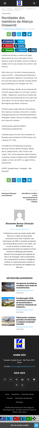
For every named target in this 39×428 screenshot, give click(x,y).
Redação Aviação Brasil (24, 290)
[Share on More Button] (35, 419)
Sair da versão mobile (19, 425)
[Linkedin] (24, 34)
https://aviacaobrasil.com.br (19, 229)
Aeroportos (15, 394)
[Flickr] (11, 380)
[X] (19, 34)
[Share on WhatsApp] (29, 419)
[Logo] (19, 348)
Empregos (19, 402)
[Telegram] (29, 34)
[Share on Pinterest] (16, 419)
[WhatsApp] (9, 34)
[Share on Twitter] (9, 419)
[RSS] (28, 380)
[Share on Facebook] (3, 419)
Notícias (9, 9)
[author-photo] (19, 220)
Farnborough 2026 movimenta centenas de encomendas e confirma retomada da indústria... (26, 302)
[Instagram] (16, 380)
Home (7, 394)
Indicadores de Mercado (23, 398)
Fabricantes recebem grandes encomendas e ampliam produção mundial (26, 320)
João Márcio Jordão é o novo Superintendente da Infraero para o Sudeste (29, 197)
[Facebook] (14, 34)
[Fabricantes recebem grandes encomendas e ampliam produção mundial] (8, 321)
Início (3, 9)
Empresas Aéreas (28, 394)
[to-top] (36, 424)
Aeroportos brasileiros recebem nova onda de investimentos (26, 285)
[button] (5, 3)
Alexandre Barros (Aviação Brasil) (15, 29)
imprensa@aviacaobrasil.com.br (23, 366)
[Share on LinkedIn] (23, 419)
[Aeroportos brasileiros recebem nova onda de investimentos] (8, 287)
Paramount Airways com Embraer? (9, 194)
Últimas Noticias (19, 9)
